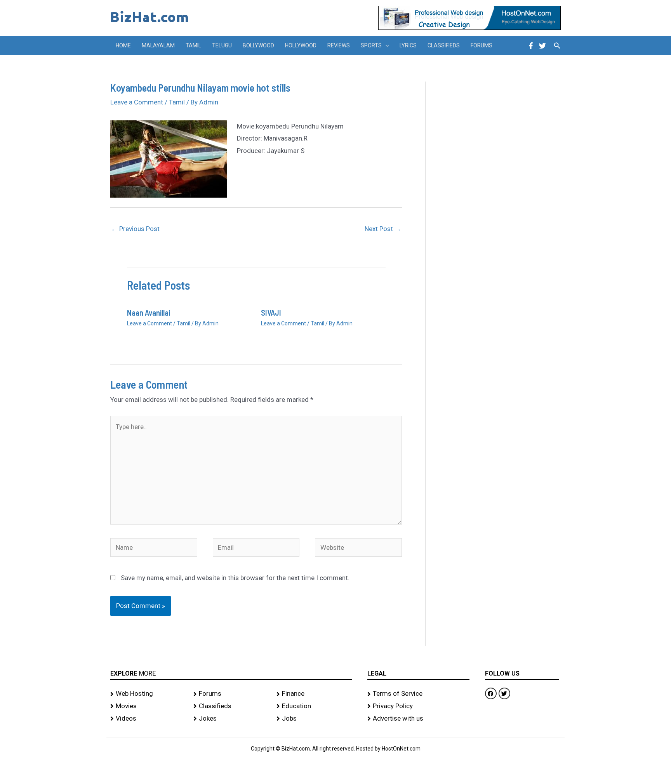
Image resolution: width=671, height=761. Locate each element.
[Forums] (231, 694)
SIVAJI (271, 312)
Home (123, 45)
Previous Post (135, 229)
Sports (371, 45)
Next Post (383, 229)
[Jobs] (314, 718)
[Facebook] (530, 45)
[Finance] (314, 694)
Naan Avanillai (148, 312)
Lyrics (408, 45)
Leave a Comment (136, 102)
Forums (481, 45)
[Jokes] (231, 718)
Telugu (222, 45)
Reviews (338, 45)
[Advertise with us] (418, 718)
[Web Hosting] (148, 694)
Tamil (193, 45)
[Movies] (148, 706)
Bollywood (258, 45)
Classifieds (444, 45)
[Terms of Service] (418, 694)
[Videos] (148, 718)
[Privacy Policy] (418, 706)
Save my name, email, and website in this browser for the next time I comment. (235, 578)
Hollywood (300, 45)
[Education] (314, 706)
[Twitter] (542, 45)
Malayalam (158, 45)
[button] (385, 45)
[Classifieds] (231, 706)
